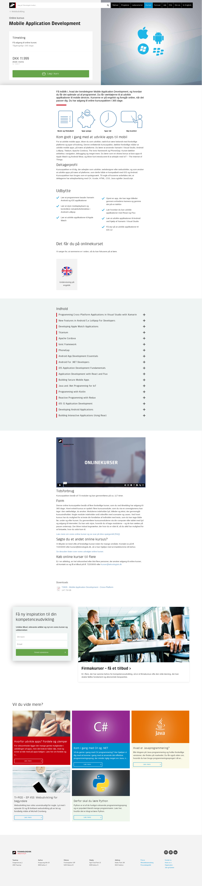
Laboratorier (137, 5)
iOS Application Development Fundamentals (82, 368)
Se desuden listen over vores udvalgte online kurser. (80, 551)
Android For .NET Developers (74, 362)
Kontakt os (168, 860)
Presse (143, 860)
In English (187, 5)
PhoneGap (64, 350)
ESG (170, 5)
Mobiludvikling (18, 11)
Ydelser (115, 5)
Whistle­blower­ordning (147, 862)
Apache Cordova (67, 338)
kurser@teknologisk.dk (111, 564)
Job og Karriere (169, 867)
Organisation (169, 865)
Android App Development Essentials (78, 356)
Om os (177, 5)
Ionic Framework (67, 344)
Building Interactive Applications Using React (83, 415)
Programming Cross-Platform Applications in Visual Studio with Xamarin (98, 315)
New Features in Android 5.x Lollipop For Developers (87, 321)
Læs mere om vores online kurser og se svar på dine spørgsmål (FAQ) (88, 534)
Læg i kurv (53, 74)
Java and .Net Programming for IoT (77, 386)
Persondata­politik (146, 865)
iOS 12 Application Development (75, 404)
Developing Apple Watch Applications (78, 326)
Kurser (148, 5)
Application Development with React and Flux (83, 374)
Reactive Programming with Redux (77, 398)
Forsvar (157, 5)
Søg (108, 5)
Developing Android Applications (76, 410)
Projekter (125, 5)
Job (164, 5)
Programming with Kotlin (72, 392)
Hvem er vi (168, 862)
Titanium (63, 332)
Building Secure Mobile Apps (74, 380)
